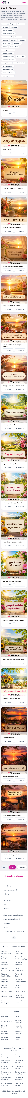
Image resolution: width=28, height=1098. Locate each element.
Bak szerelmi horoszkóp (19, 1078)
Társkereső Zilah (20, 991)
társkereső (4, 1016)
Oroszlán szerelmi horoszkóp (7, 1067)
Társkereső (18, 1016)
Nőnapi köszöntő (7, 63)
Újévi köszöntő (20, 56)
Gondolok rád (17, 43)
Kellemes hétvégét (8, 30)
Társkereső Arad (6, 996)
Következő (22, 867)
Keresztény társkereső (18, 1027)
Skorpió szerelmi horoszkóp (20, 1073)
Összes (4, 24)
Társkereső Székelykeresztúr (20, 980)
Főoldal (6, 882)
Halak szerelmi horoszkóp (19, 1084)
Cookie (6, 927)
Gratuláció (18, 37)
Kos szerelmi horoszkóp (5, 1056)
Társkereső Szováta (18, 986)
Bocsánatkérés (6, 43)
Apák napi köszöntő (8, 69)
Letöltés (8, 114)
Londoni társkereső (18, 1038)
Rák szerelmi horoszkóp (19, 1061)
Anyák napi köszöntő (8, 66)
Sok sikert (5, 40)
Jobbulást (13, 40)
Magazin (6, 908)
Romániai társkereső (18, 1021)
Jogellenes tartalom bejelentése (14, 931)
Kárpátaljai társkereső (18, 1032)
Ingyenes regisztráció (11, 890)
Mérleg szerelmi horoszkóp (6, 1073)
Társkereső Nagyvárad (18, 963)
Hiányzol (5, 46)
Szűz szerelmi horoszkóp (19, 1067)
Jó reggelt (12, 24)
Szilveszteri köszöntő (8, 56)
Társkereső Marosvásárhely (6, 952)
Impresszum (7, 900)
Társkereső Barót (6, 991)
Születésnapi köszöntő (8, 33)
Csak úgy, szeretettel (8, 50)
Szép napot (21, 24)
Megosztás (20, 114)
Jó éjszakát (14, 27)
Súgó (5, 904)
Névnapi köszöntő (7, 37)
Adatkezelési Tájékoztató (12, 919)
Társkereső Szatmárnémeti (20, 969)
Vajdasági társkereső (4, 1038)
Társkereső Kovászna (4, 986)
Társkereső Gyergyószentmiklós (7, 969)
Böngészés (7, 886)
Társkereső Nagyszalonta (19, 996)
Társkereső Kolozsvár (4, 963)
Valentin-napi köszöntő (9, 59)
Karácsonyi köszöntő (8, 76)
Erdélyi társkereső (7, 1021)
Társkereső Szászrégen (5, 1002)
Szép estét (5, 27)
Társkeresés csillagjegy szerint (14, 1049)
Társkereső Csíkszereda (19, 952)
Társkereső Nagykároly (5, 980)
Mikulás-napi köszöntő (8, 72)
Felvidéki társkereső (4, 1032)
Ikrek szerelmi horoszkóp (5, 1061)
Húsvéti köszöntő (19, 63)
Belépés (24, 2)
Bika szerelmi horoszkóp (19, 1056)
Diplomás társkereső (4, 1027)
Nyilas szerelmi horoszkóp (6, 1078)
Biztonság (7, 923)
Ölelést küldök (14, 46)
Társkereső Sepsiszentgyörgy (21, 958)
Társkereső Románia (18, 1002)
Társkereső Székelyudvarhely (7, 958)
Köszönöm (22, 40)
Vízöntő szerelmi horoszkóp (6, 1084)
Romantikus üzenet (8, 53)
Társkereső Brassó (18, 975)
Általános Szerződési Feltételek (14, 915)
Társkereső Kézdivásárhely (6, 975)
